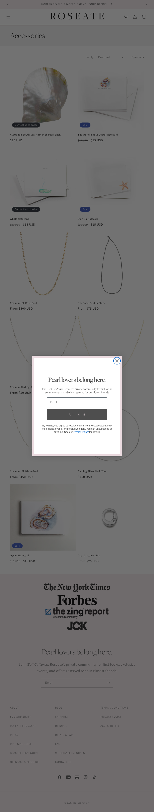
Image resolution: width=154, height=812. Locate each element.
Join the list (77, 414)
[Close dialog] (117, 360)
